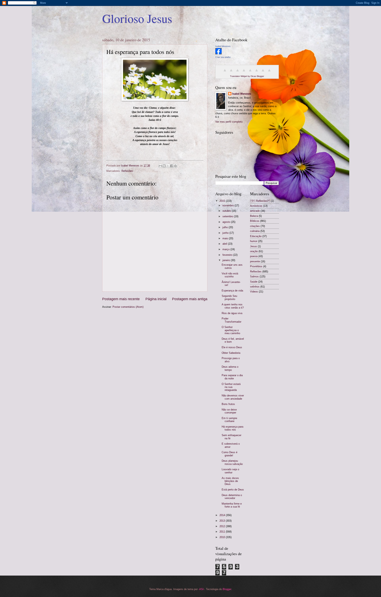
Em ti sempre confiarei (229, 420)
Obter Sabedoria (231, 352)
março (226, 249)
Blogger (227, 589)
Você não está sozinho (230, 275)
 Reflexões (260, 200)
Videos (254, 291)
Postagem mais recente (121, 299)
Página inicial (155, 299)
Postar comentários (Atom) (128, 306)
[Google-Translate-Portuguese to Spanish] (269, 72)
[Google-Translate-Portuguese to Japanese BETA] (250, 72)
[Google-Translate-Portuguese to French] (231, 72)
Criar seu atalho (223, 57)
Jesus (253, 246)
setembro (228, 216)
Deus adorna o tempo (230, 368)
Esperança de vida (232, 290)
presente (255, 261)
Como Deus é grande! (229, 454)
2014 (222, 515)
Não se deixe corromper (229, 411)
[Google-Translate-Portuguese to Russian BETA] (263, 72)
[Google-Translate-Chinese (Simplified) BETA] (225, 72)
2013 (222, 520)
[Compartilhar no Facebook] (172, 166)
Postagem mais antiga (189, 299)
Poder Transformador (231, 320)
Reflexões (127, 170)
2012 (222, 526)
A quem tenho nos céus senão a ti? (233, 306)
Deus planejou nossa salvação (232, 462)
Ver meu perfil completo (228, 121)
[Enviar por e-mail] (160, 166)
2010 (222, 537)
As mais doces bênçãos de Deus (230, 481)
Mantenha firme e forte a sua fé (232, 505)
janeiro (226, 260)
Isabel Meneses (223, 46)
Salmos (254, 276)
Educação (256, 236)
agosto (226, 221)
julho (225, 227)
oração (254, 251)
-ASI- (201, 589)
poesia (254, 256)
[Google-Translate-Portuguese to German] (237, 72)
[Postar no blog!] (164, 166)
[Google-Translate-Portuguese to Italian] (244, 72)
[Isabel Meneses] (218, 53)
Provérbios (256, 266)
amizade (255, 210)
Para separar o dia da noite (232, 377)
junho (225, 232)
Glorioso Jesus (137, 18)
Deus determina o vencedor (232, 497)
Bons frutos (228, 404)
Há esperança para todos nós (232, 428)
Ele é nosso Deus (232, 347)
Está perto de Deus (233, 489)
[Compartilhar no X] (168, 166)
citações (255, 226)
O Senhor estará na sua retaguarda (231, 387)
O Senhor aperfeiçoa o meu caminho (231, 330)
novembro (228, 205)
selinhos (255, 286)
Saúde (253, 281)
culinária (255, 231)
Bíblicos (254, 220)
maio (225, 238)
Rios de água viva (232, 313)
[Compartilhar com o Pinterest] (175, 166)
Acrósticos (256, 205)
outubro (227, 210)
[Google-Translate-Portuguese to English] (256, 72)
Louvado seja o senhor (230, 471)
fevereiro (227, 254)
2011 (222, 531)
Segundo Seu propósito (229, 297)
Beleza (254, 215)
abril (225, 243)
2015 (222, 200)
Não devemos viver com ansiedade (233, 397)
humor (253, 241)
